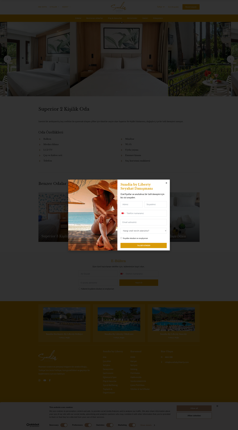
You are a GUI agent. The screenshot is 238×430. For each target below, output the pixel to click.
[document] (119, 215)
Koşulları (126, 238)
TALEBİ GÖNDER (143, 245)
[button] (166, 183)
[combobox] (123, 213)
